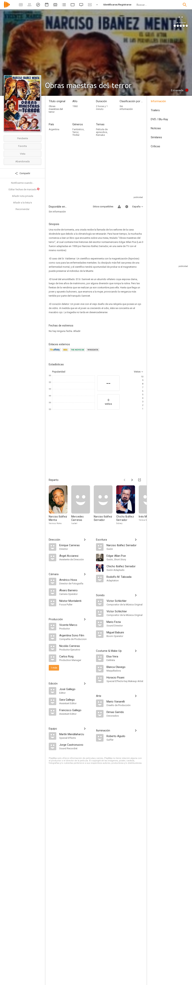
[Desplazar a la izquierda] (124, 480)
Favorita (22, 146)
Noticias (156, 128)
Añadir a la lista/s (22, 202)
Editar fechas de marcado (24, 189)
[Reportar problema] (119, 206)
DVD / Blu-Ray (159, 119)
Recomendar (22, 209)
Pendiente (22, 138)
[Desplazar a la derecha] (132, 480)
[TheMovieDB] (78, 351)
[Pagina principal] (7, 7)
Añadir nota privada (22, 196)
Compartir (24, 173)
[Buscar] (185, 5)
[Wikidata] (93, 351)
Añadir (76, 331)
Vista (22, 153)
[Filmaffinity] (55, 351)
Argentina (54, 129)
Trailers (155, 110)
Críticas (155, 146)
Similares (156, 137)
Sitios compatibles (103, 206)
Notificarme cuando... (22, 182)
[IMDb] (66, 351)
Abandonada (22, 161)
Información (158, 101)
